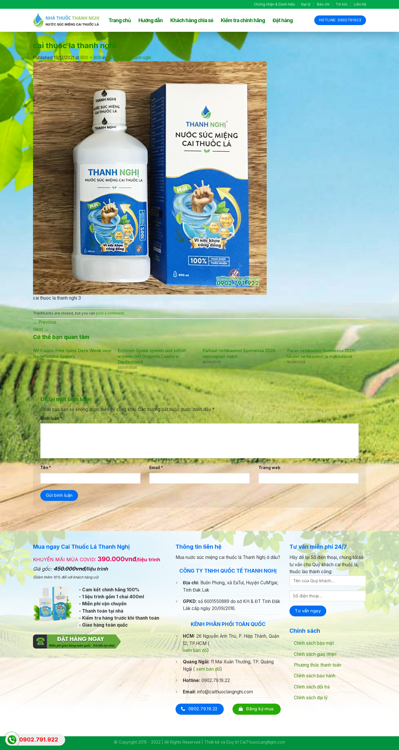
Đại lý (305, 4)
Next (40, 329)
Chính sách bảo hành (314, 676)
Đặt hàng (283, 20)
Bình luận (51, 418)
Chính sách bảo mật (314, 643)
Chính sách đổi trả (312, 687)
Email (156, 467)
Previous (44, 322)
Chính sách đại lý (311, 697)
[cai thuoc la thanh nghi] (150, 177)
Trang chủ (119, 20)
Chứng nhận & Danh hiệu (274, 4)
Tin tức (342, 4)
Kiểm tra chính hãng (243, 20)
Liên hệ (360, 4)
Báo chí (323, 4)
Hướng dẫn (150, 20)
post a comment (110, 313)
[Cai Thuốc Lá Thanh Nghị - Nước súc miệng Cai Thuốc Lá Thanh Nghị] (66, 20)
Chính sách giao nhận (315, 654)
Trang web (269, 467)
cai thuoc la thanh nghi (129, 57)
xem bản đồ (195, 650)
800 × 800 (90, 57)
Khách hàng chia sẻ (191, 20)
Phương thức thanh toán (317, 665)
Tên (45, 467)
